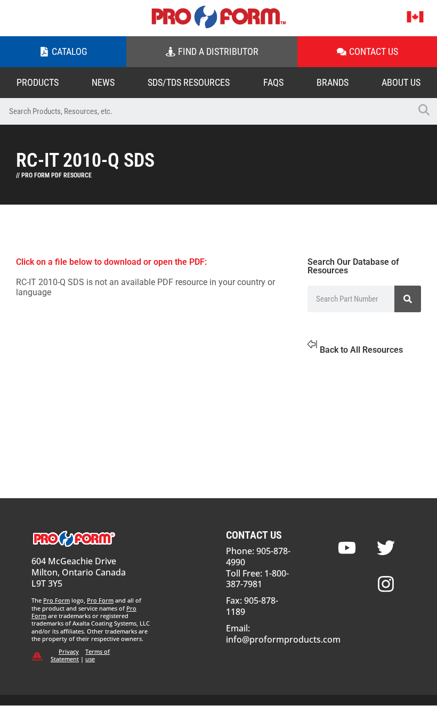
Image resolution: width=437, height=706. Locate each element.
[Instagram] (386, 584)
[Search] (407, 299)
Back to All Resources (361, 350)
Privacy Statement (65, 655)
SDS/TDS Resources (189, 82)
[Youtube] (347, 548)
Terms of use (97, 655)
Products (38, 82)
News (103, 82)
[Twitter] (386, 548)
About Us (401, 82)
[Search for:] (205, 111)
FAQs (273, 82)
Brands (333, 82)
